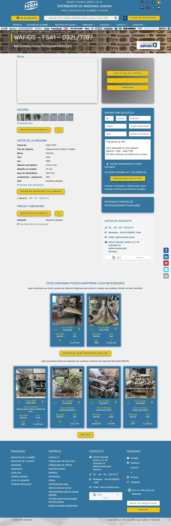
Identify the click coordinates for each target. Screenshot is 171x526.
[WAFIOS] (4, 28)
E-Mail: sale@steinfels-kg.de (121, 237)
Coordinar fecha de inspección (33, 224)
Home (13, 31)
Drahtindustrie (21, 31)
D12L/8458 (67, 403)
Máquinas (17, 25)
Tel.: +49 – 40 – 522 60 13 (120, 227)
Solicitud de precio (127, 73)
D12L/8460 (140, 403)
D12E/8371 (104, 403)
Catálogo (104, 25)
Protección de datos (60, 488)
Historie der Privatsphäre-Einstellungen (63, 500)
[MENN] (39, 28)
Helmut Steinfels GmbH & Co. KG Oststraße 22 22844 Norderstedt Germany (102, 463)
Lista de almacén (20, 480)
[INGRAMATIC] (56, 28)
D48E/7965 (31, 403)
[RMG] (120, 28)
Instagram (135, 482)
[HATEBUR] (25, 28)
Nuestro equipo (57, 469)
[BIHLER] (47, 28)
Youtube (134, 458)
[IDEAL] (87, 28)
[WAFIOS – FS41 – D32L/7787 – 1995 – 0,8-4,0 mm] (20, 117)
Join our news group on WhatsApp (143, 492)
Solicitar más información (31, 185)
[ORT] (139, 28)
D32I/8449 (67, 330)
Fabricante (87, 25)
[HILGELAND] (76, 28)
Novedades (138, 25)
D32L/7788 (104, 330)
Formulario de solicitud (62, 461)
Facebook (135, 463)
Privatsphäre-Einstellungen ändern (64, 493)
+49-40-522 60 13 (28, 18)
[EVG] (66, 28)
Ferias (52, 480)
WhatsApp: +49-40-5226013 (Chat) (124, 232)
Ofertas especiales (21, 484)
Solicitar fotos (26, 123)
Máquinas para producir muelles (38, 31)
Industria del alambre (37, 25)
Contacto (121, 25)
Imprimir (128, 88)
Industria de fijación (65, 25)
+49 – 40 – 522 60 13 (38, 198)
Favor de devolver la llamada (40, 191)
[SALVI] (116, 28)
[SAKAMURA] (129, 28)
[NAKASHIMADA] (98, 28)
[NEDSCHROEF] (151, 28)
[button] (166, 250)
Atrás (21, 56)
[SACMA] (13, 28)
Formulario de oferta (60, 465)
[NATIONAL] (92, 28)
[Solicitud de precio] (79, 328)
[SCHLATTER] (108, 28)
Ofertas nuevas (19, 476)
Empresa (53, 473)
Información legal (59, 484)
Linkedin (135, 467)
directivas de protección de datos (129, 189)
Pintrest (134, 477)
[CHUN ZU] (162, 28)
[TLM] (169, 28)
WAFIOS (85, 435)
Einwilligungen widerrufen (63, 506)
